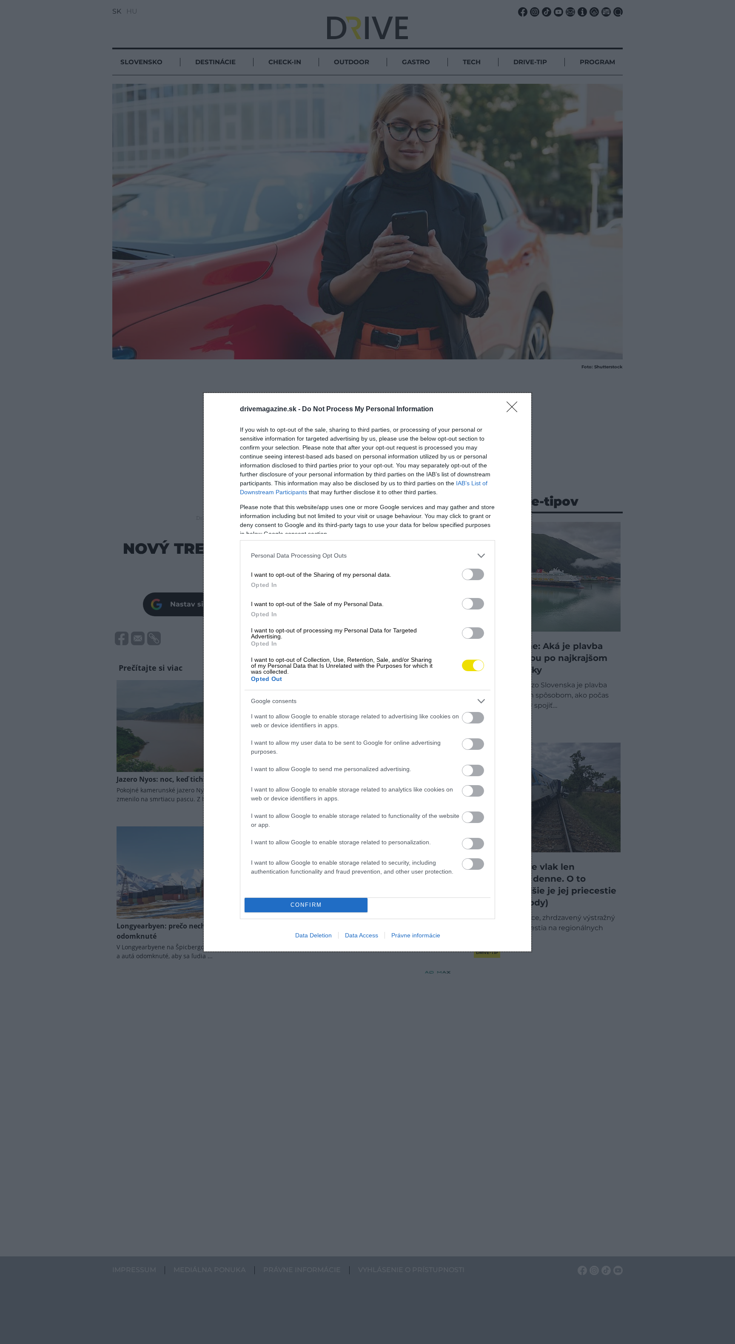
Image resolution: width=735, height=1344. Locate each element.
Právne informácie (415, 935)
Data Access (361, 935)
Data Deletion (313, 935)
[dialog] (367, 672)
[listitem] (367, 555)
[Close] (515, 409)
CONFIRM (306, 905)
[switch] (473, 574)
